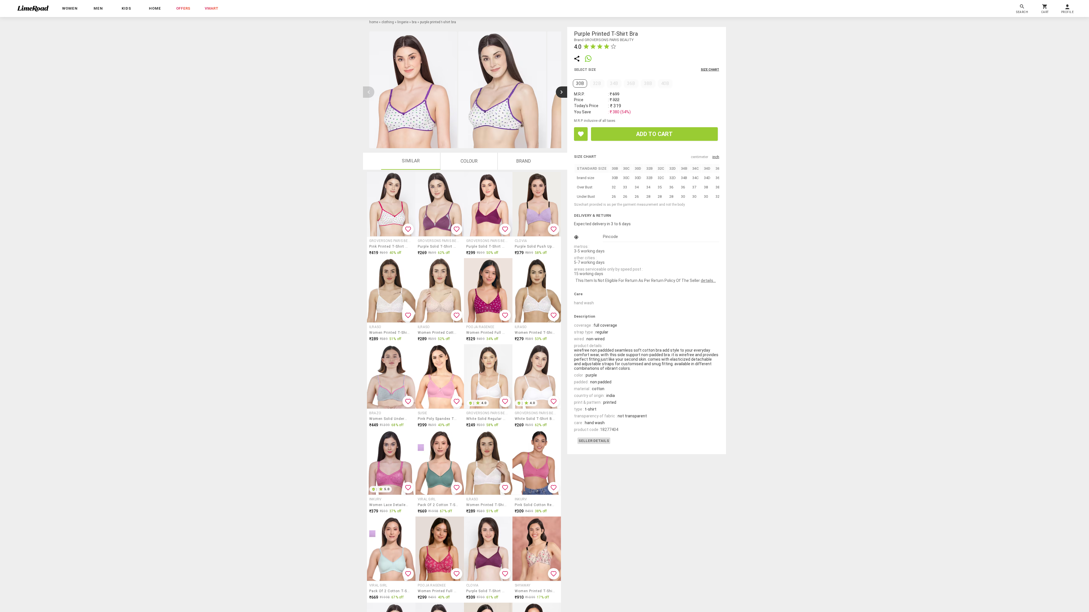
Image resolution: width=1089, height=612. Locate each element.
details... (708, 280)
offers (183, 8)
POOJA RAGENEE (480, 327)
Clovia (521, 241)
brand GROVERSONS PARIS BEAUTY (604, 40)
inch (715, 157)
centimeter (699, 157)
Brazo (375, 413)
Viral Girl (427, 499)
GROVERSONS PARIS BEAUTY (390, 241)
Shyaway (523, 585)
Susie (422, 413)
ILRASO (375, 327)
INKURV (375, 499)
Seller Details (594, 441)
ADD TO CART (654, 134)
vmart (211, 8)
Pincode (610, 236)
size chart (710, 69)
